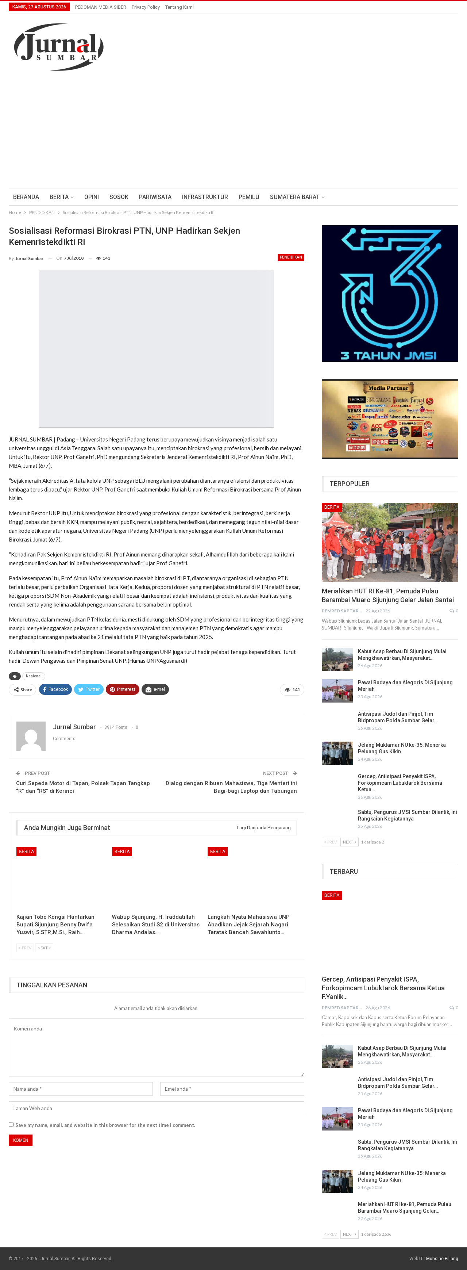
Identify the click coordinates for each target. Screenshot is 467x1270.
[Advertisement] (233, 133)
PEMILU (249, 197)
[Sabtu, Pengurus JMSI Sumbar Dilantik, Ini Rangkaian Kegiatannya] (337, 820)
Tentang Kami (179, 7)
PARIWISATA (155, 197)
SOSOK (118, 197)
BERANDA (26, 197)
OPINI (91, 197)
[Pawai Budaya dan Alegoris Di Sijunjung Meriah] (337, 691)
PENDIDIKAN (291, 257)
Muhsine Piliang (442, 1258)
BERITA (59, 197)
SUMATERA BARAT (295, 197)
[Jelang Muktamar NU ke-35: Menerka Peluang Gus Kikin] (337, 753)
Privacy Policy (146, 7)
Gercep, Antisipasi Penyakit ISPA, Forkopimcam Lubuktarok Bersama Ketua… (400, 782)
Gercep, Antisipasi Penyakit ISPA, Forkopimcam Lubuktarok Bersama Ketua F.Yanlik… (383, 988)
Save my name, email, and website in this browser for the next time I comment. (105, 1125)
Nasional (34, 676)
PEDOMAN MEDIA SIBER (100, 7)
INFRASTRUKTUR (205, 197)
